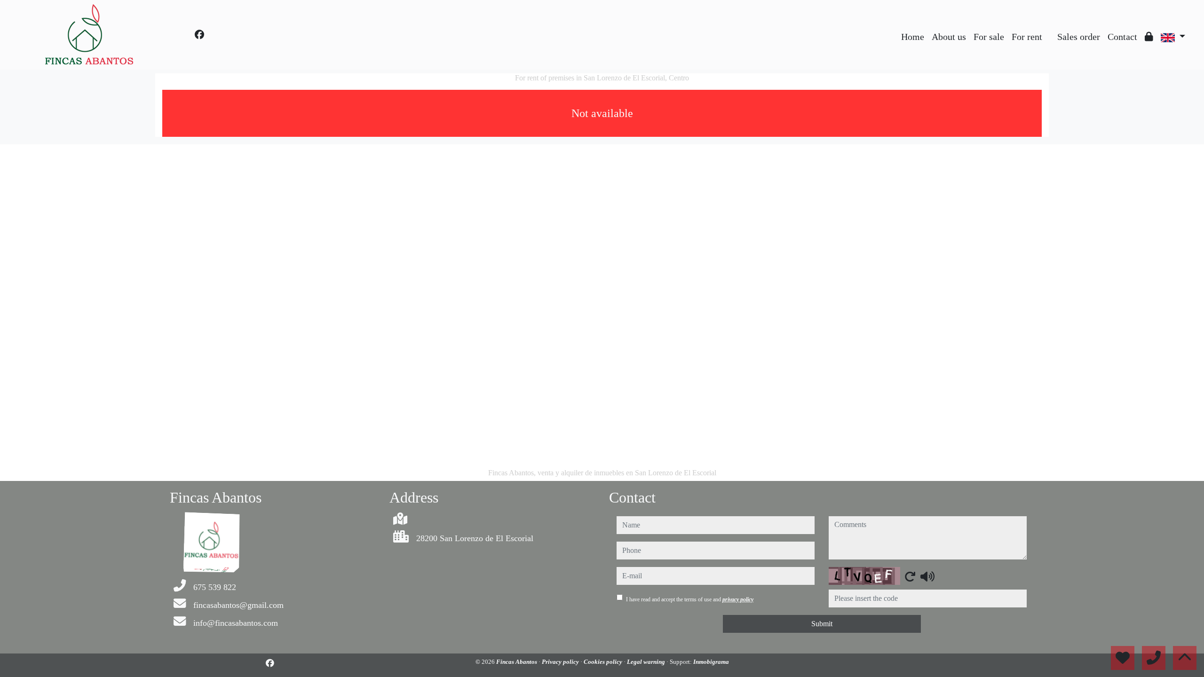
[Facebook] (199, 35)
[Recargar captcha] (910, 576)
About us (949, 36)
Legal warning (646, 661)
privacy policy (737, 599)
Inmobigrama (711, 661)
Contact (1122, 36)
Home (912, 36)
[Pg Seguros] (1050, 29)
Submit (821, 624)
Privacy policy (561, 661)
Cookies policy (604, 661)
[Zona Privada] (1149, 36)
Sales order (1078, 36)
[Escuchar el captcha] (927, 576)
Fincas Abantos (517, 661)
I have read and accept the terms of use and (689, 599)
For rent (1027, 36)
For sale (989, 36)
